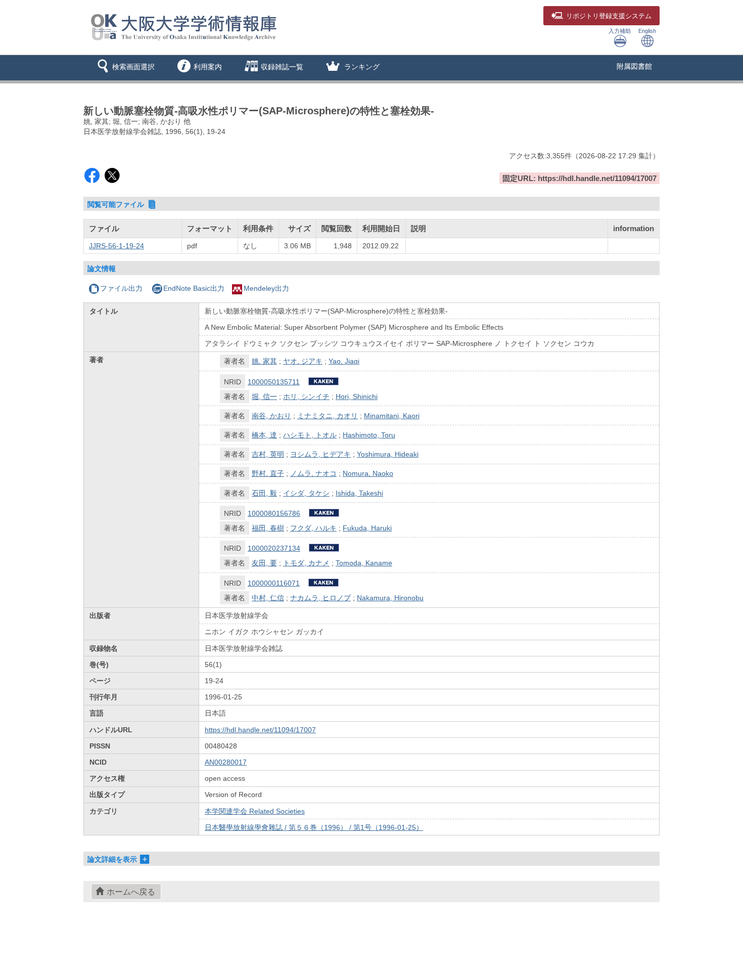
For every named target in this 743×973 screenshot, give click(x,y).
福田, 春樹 (268, 528)
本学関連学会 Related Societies (255, 811)
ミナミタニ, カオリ (327, 416)
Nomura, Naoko (368, 473)
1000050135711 (274, 382)
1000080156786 (274, 513)
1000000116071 (274, 583)
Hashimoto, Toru (369, 435)
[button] (124, 67)
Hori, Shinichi (357, 396)
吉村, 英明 (268, 454)
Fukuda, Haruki (367, 528)
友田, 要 (264, 563)
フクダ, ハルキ (313, 528)
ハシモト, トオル (310, 435)
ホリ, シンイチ (306, 396)
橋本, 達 (264, 435)
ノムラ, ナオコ (313, 473)
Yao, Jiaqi (344, 361)
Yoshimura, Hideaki (388, 454)
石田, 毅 (264, 493)
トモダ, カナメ (306, 563)
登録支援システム (609, 16)
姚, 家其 (264, 361)
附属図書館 (634, 66)
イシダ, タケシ (306, 493)
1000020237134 (274, 548)
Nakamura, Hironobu (390, 598)
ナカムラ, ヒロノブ (320, 598)
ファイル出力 (121, 288)
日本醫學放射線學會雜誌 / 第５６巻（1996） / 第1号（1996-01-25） (314, 827)
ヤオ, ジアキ (302, 361)
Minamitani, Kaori (392, 416)
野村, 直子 (268, 473)
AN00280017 (226, 762)
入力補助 (620, 31)
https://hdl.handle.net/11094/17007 (260, 730)
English (647, 31)
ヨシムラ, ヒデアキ (320, 454)
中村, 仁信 (268, 598)
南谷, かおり (271, 416)
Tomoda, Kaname (364, 563)
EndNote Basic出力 (193, 288)
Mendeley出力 (266, 288)
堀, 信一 (264, 396)
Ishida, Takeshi (359, 493)
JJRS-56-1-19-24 (116, 246)
